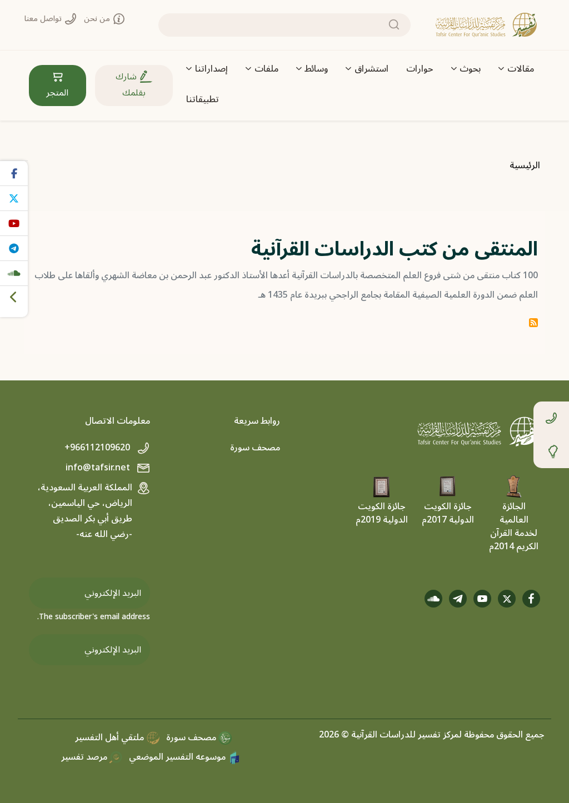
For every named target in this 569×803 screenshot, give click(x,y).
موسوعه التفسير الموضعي (178, 756)
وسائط (316, 68)
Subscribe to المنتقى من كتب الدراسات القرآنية (533, 322)
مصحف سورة (255, 447)
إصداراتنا (211, 68)
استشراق (371, 68)
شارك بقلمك (131, 84)
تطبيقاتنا (202, 99)
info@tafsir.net (99, 467)
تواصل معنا (44, 19)
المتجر (57, 92)
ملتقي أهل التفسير (110, 737)
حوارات (419, 68)
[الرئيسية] (486, 25)
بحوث (470, 68)
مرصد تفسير (85, 756)
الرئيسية (525, 165)
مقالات (520, 68)
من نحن (98, 19)
